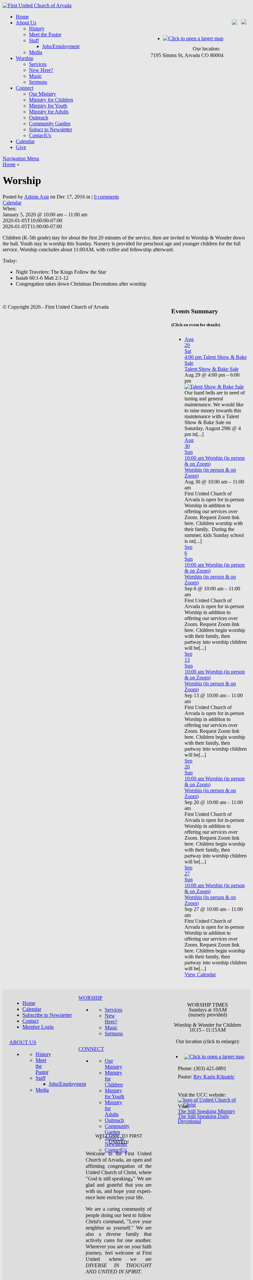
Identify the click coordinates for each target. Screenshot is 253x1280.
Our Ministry (42, 94)
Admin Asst (36, 197)
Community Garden (49, 123)
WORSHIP (90, 998)
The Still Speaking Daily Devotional (203, 1118)
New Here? (41, 70)
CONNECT (91, 1049)
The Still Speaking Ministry (206, 1111)
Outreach (38, 117)
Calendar (25, 141)
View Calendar (200, 974)
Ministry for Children (51, 100)
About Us (26, 22)
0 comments (106, 197)
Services (37, 64)
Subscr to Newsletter (50, 129)
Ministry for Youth (48, 106)
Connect (24, 88)
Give (21, 147)
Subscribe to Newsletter (47, 1015)
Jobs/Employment (60, 46)
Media (35, 52)
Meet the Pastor (45, 34)
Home (22, 16)
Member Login (38, 1027)
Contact (30, 1021)
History (36, 28)
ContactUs (40, 135)
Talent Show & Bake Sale (211, 369)
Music (35, 76)
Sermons (38, 82)
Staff (34, 40)
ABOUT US (22, 1042)
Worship (24, 58)
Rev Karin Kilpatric (214, 1076)
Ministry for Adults (49, 111)
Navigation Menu (21, 158)
